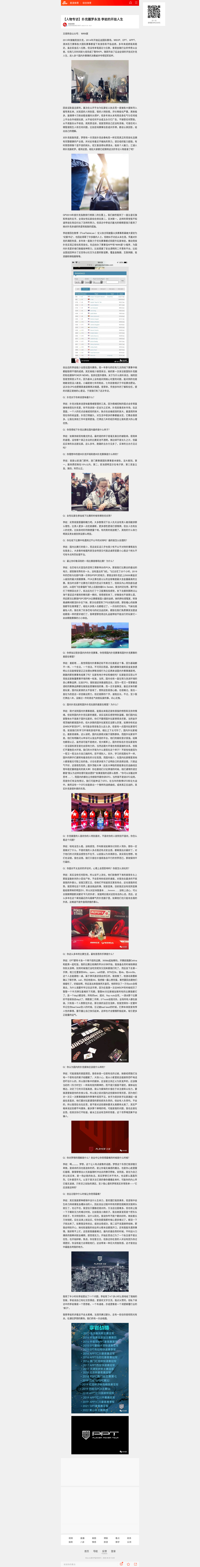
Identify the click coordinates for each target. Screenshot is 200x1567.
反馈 (104, 1551)
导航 (95, 1551)
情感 (94, 1541)
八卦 (82, 1541)
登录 (113, 1551)
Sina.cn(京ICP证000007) (93, 1558)
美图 (94, 1538)
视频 (71, 1538)
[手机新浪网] (64, 3)
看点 (117, 1538)
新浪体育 (74, 2)
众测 (129, 1541)
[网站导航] (136, 2)
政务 (129, 1538)
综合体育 (87, 2)
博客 (106, 1538)
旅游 (106, 1541)
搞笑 (71, 1541)
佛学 (117, 1541)
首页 (86, 1551)
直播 (82, 1538)
